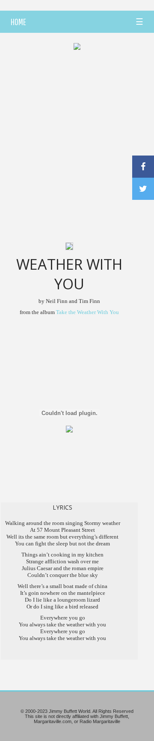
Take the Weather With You (87, 312)
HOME (18, 22)
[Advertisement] (77, 134)
